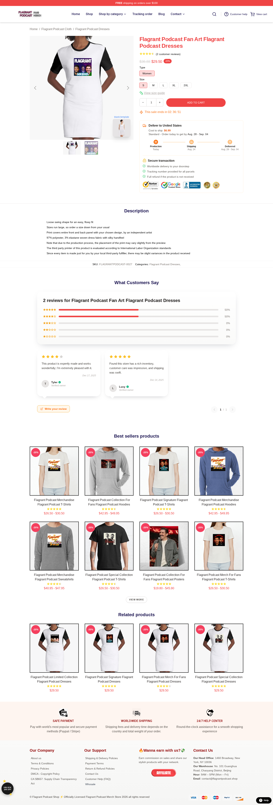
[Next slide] (128, 88)
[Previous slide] (35, 88)
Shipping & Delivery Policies (101, 758)
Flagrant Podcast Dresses (92, 29)
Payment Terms (94, 763)
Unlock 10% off (7, 789)
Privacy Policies (40, 768)
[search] (214, 14)
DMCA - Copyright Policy (45, 773)
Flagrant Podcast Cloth (56, 29)
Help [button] (266, 800)
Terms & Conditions (42, 763)
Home (34, 29)
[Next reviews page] (232, 409)
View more (136, 599)
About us (36, 758)
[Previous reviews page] (214, 409)
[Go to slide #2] (91, 148)
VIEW (54, 491)
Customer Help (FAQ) (98, 778)
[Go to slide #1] (72, 148)
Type (142, 67)
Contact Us (91, 773)
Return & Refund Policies (100, 768)
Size (141, 79)
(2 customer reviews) (168, 54)
